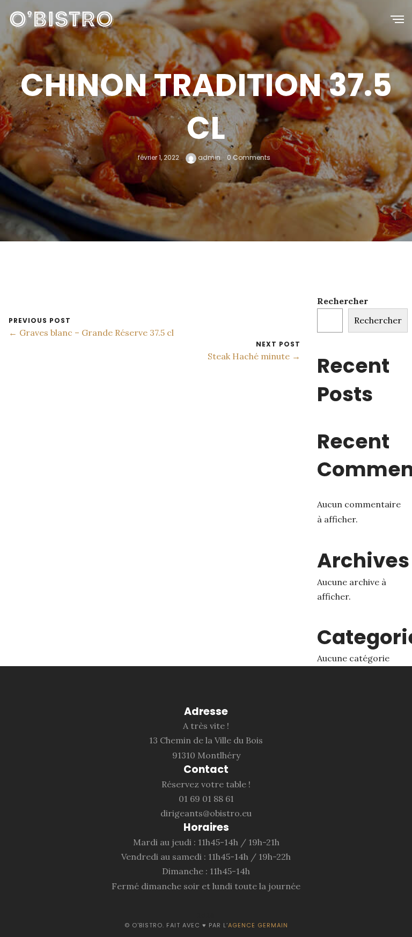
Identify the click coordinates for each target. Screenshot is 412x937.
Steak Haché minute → (254, 356)
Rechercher (342, 301)
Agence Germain (258, 925)
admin (208, 158)
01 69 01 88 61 (206, 798)
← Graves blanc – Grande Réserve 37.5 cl (91, 332)
